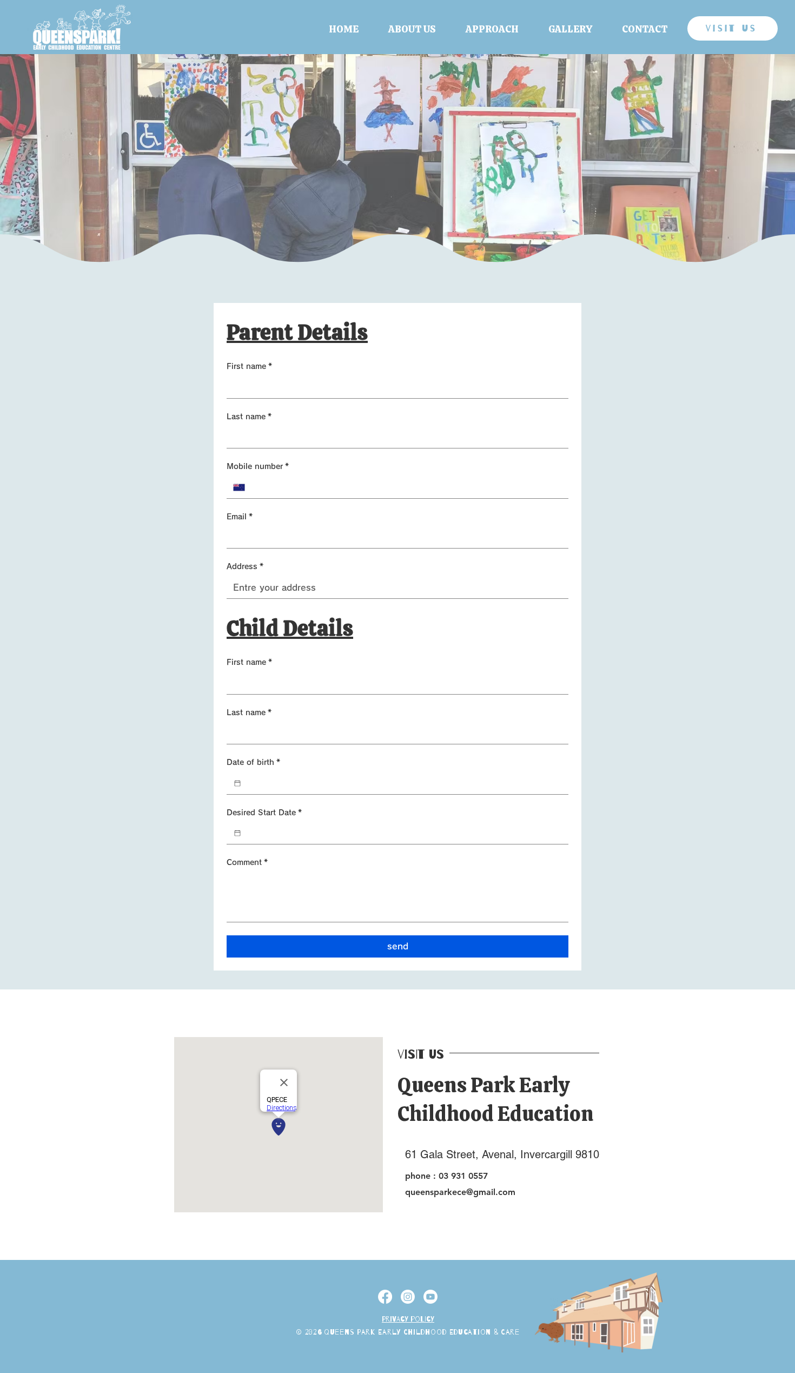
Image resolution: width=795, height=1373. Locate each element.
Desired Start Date (264, 812)
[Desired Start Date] (237, 833)
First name (249, 366)
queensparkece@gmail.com (460, 1192)
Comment (247, 862)
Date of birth (253, 762)
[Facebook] (385, 1297)
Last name (249, 416)
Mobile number (258, 466)
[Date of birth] (237, 783)
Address (245, 566)
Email (240, 516)
